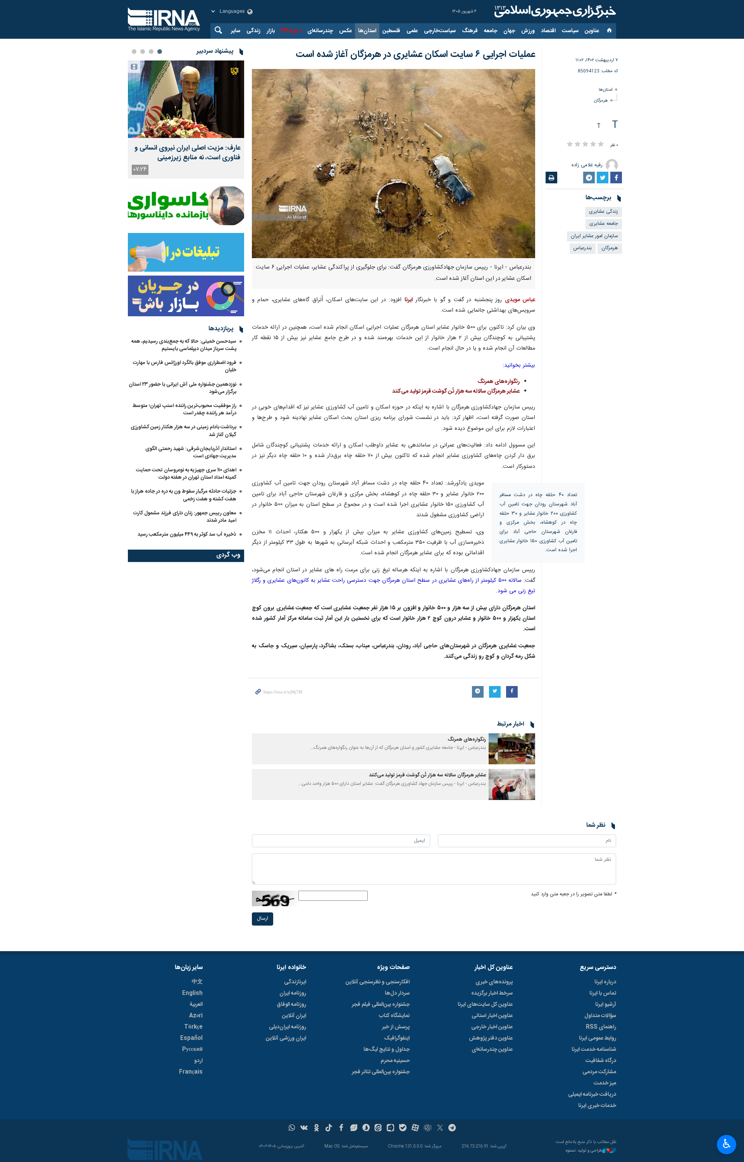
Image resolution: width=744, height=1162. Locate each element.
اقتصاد (548, 31)
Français (191, 1072)
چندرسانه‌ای (320, 31)
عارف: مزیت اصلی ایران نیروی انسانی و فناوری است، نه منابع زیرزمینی (187, 153)
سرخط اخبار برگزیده (492, 993)
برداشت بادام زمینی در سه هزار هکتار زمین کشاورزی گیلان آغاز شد (183, 431)
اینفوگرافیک (397, 1038)
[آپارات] (415, 1128)
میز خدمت (605, 1083)
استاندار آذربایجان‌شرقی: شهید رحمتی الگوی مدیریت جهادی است (190, 452)
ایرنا (554, 11)
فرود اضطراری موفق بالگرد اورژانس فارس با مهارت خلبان (184, 366)
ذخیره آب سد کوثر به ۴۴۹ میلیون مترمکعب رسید (187, 534)
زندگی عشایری (603, 212)
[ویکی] (304, 1128)
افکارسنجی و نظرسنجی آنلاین (378, 982)
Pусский (192, 1049)
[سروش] (366, 1128)
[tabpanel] (186, 119)
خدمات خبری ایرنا (597, 1105)
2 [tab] (151, 51)
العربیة (196, 1004)
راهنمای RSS (601, 1027)
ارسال (262, 919)
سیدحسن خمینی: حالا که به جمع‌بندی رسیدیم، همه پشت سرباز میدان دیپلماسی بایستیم (183, 345)
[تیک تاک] (329, 1128)
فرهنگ (470, 31)
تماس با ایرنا (602, 993)
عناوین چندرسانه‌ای (492, 1049)
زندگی (253, 31)
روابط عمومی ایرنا (597, 1038)
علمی (412, 31)
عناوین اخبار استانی (492, 1016)
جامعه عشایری (603, 224)
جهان (509, 31)
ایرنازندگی (295, 982)
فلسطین (391, 31)
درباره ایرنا (605, 982)
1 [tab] (159, 51)
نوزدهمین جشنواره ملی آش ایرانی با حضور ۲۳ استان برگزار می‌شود (182, 388)
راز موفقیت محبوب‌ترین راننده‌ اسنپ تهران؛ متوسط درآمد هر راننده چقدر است (184, 409)
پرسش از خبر (396, 1027)
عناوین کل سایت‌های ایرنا (485, 1004)
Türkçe (193, 1027)
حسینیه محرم (395, 1060)
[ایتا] (378, 1128)
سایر (235, 31)
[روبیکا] (427, 1128)
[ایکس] (440, 1128)
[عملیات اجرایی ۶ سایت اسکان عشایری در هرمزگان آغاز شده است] (393, 163)
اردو (198, 1060)
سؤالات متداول (600, 1016)
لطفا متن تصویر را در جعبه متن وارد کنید (573, 894)
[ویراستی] (353, 1128)
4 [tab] (134, 51)
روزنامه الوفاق (291, 1004)
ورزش (528, 31)
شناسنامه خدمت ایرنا (594, 1049)
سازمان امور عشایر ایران (594, 236)
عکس (345, 31)
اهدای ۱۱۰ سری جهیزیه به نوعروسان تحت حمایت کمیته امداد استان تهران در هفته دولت (186, 474)
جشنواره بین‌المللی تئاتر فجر (381, 1072)
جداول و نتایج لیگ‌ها (386, 1049)
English (192, 993)
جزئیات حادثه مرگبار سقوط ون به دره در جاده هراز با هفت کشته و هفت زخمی (183, 495)
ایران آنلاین (294, 1016)
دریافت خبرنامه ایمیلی (592, 1094)
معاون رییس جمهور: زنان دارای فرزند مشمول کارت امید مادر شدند (184, 517)
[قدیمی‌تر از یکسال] (512, 748)
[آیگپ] (390, 1128)
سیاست (570, 31)
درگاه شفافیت (601, 1060)
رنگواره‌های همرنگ (498, 381)
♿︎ (726, 1144)
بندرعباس (583, 248)
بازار (271, 31)
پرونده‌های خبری (494, 982)
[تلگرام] (452, 1128)
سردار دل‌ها (397, 993)
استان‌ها (367, 31)
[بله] (403, 1128)
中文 (197, 982)
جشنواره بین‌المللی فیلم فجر (381, 1004)
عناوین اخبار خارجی (492, 1027)
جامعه (490, 31)
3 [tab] (142, 51)
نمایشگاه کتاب (394, 1016)
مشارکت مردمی (599, 1072)
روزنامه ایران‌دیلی (287, 1027)
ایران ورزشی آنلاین (286, 1038)
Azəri (196, 1016)
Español (191, 1038)
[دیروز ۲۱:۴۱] (186, 99)
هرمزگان (601, 100)
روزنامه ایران (292, 993)
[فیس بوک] (341, 1128)
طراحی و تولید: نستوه (584, 1151)
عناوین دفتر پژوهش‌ (491, 1038)
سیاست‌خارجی (440, 31)
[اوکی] (316, 1128)
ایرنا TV (288, 31)
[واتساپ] (292, 1128)
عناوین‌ (592, 31)
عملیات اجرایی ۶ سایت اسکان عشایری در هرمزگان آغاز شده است (415, 54)
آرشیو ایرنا (605, 1004)
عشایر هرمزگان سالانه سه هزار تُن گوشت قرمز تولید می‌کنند (456, 391)
